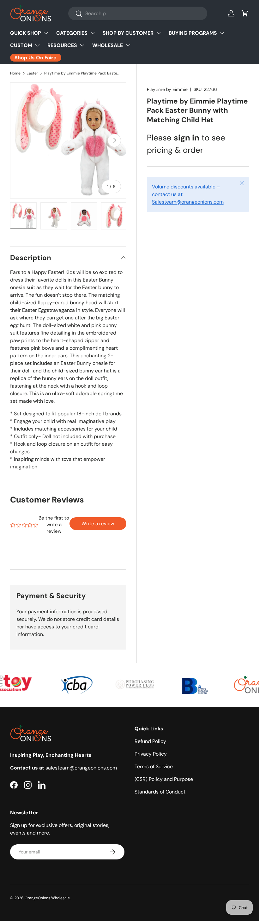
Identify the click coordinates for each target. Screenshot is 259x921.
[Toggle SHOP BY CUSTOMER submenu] (158, 33)
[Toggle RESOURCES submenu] (82, 45)
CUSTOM (21, 45)
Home (15, 73)
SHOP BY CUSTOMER (128, 33)
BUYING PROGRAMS (193, 33)
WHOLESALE (107, 45)
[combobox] (137, 13)
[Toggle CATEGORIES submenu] (92, 33)
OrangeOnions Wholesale (47, 897)
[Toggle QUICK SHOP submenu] (46, 33)
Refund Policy (150, 741)
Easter (32, 73)
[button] (245, 13)
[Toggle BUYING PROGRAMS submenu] (222, 33)
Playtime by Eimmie (167, 89)
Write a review (97, 523)
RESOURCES (62, 45)
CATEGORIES (71, 33)
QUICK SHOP (25, 33)
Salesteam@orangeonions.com (188, 202)
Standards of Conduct (160, 791)
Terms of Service (154, 766)
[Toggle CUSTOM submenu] (37, 45)
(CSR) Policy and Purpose (164, 779)
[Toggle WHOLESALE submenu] (128, 45)
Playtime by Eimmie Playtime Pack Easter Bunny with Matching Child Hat (82, 73)
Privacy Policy (151, 754)
